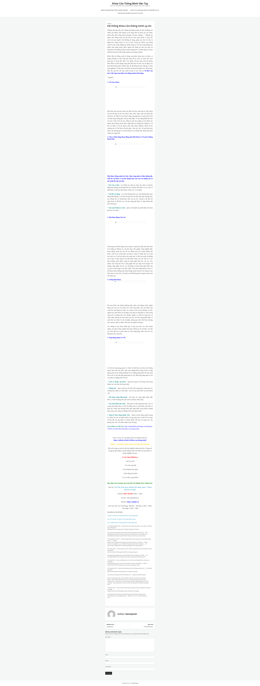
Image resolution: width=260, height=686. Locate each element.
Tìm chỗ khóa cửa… (148, 626)
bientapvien (131, 614)
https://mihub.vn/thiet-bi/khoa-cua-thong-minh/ (130, 440)
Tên (106, 654)
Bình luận (108, 637)
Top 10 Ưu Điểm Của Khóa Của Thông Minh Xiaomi (121, 519)
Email (107, 660)
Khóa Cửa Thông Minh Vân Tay (130, 3)
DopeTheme (135, 683)
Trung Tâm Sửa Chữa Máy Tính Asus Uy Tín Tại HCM (130, 13)
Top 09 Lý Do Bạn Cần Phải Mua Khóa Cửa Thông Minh (122, 515)
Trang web (108, 666)
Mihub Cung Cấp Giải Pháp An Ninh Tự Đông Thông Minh (114, 10)
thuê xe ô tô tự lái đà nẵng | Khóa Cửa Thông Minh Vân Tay (144, 10)
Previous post (110, 624)
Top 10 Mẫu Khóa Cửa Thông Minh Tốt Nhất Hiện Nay (122, 522)
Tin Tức (109, 23)
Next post (150, 624)
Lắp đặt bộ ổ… (110, 626)
